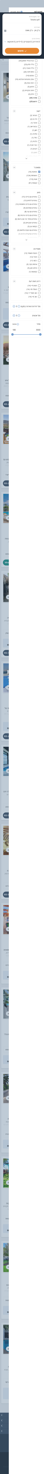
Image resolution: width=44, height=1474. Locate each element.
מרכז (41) (33, 98)
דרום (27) (33, 101)
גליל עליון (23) (29, 64)
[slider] (12, 334)
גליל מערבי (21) (28, 68)
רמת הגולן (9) (29, 83)
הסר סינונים (16, 12)
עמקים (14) (30, 75)
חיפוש (20, 50)
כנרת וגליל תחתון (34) (26, 60)
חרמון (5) (31, 86)
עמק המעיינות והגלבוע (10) (24, 79)
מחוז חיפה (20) (29, 72)
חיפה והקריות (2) (28, 90)
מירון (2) (31, 94)
